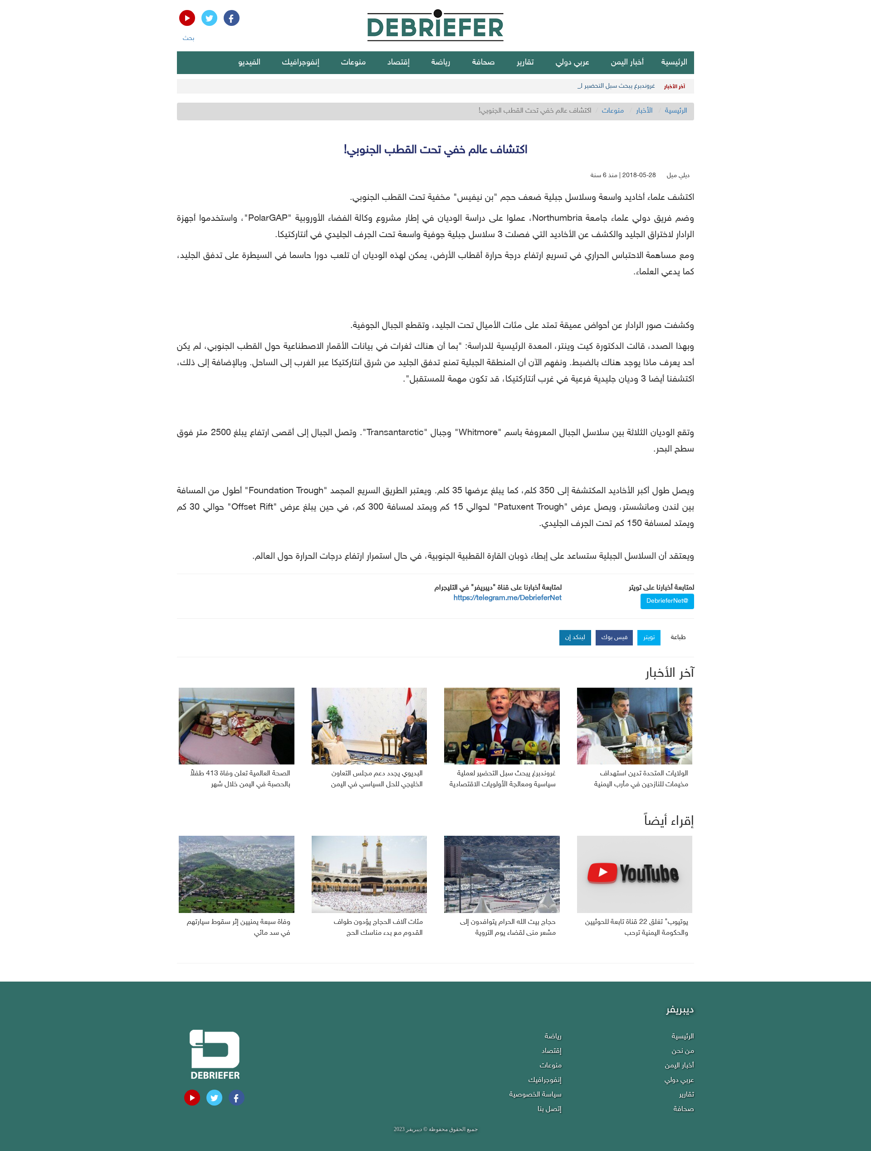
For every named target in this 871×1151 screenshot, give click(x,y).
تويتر (649, 637)
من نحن (683, 1051)
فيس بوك (615, 637)
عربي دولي (572, 63)
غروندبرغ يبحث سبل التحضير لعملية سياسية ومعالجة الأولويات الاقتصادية (563, 86)
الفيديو (249, 63)
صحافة (483, 63)
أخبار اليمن (627, 63)
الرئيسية (674, 63)
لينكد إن (575, 637)
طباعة (678, 637)
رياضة (440, 63)
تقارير (525, 63)
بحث (188, 38)
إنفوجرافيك (300, 63)
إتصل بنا (550, 1109)
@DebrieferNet (667, 601)
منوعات (353, 63)
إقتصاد (398, 63)
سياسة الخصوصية (535, 1095)
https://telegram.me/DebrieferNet (508, 598)
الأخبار (644, 111)
